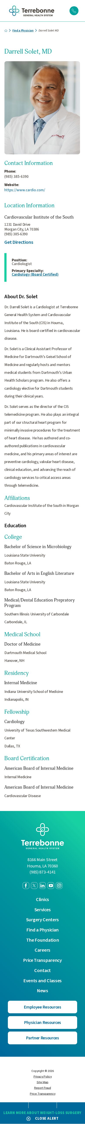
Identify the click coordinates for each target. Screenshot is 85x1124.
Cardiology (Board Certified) (35, 274)
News (42, 991)
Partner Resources (42, 1038)
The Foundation (42, 940)
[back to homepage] (5, 30)
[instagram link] (59, 885)
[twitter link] (34, 885)
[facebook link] (26, 885)
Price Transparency (42, 960)
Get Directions (18, 242)
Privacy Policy (43, 1076)
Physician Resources (42, 1022)
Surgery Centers (42, 920)
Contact (42, 971)
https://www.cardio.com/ (24, 190)
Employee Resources (42, 1007)
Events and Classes (42, 981)
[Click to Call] (74, 10)
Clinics (42, 900)
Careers (42, 950)
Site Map (42, 1082)
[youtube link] (51, 885)
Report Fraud (42, 1087)
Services (42, 910)
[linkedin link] (42, 885)
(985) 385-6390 (16, 177)
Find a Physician (23, 30)
